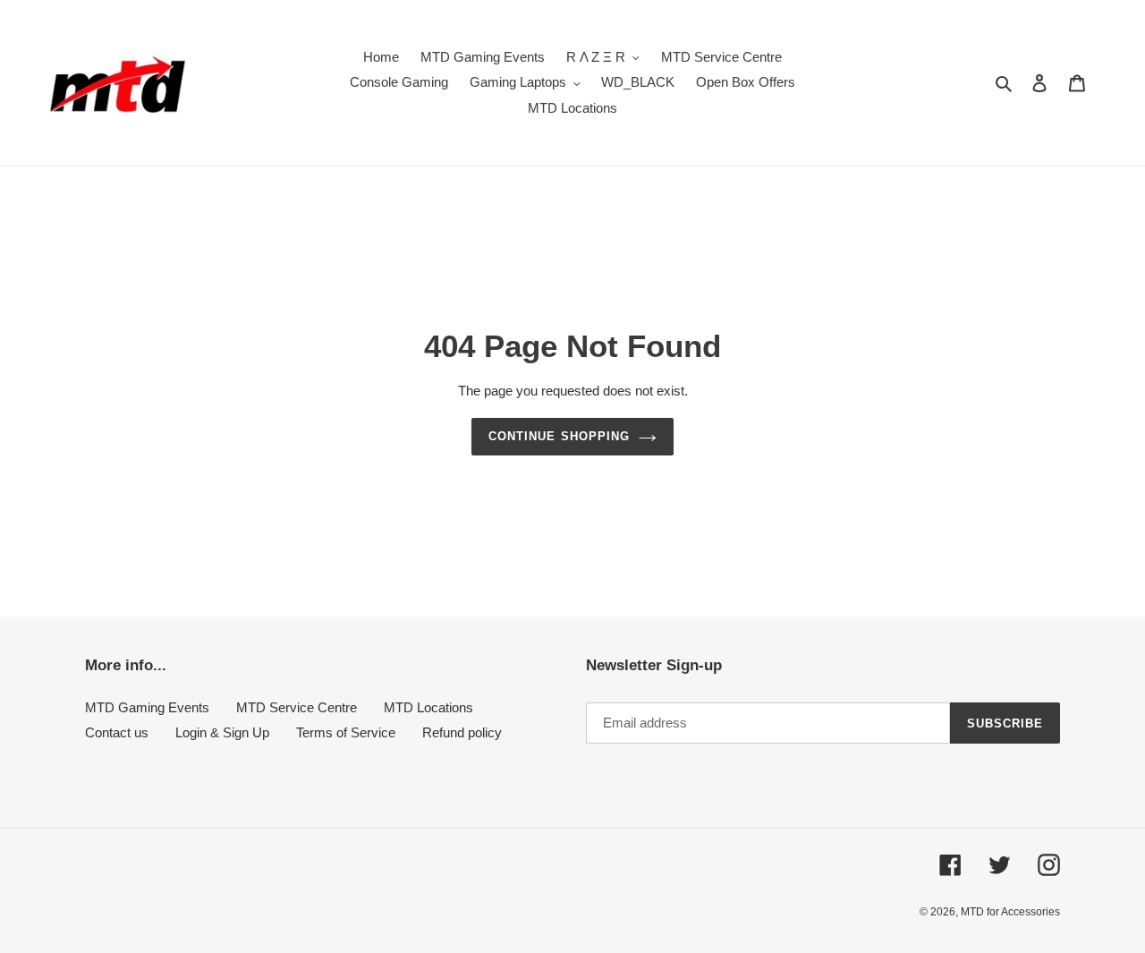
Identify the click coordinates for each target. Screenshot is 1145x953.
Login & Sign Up (222, 732)
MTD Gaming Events (147, 707)
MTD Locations (428, 707)
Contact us (116, 732)
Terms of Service (345, 732)
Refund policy (462, 732)
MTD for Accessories (1010, 912)
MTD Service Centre (296, 707)
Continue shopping (559, 436)
